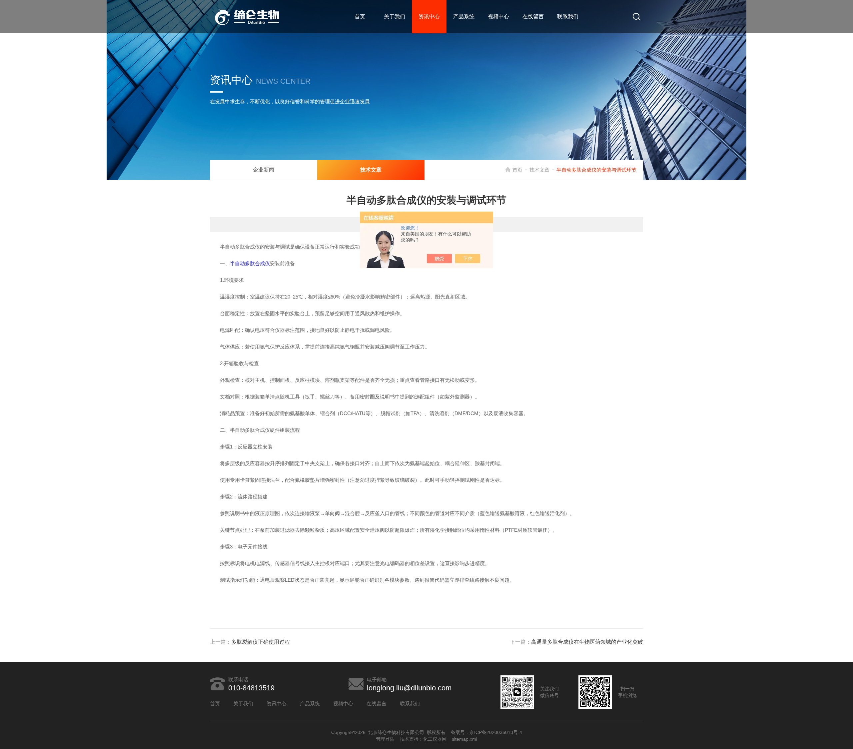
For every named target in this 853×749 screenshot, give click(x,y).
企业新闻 (263, 170)
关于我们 (394, 16)
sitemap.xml (464, 739)
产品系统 (463, 16)
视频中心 (498, 16)
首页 (360, 16)
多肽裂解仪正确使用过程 (260, 642)
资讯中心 (429, 16)
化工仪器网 (434, 739)
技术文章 (539, 170)
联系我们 (567, 16)
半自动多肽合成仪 (250, 263)
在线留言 (533, 16)
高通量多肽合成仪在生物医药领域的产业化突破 (587, 642)
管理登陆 (385, 739)
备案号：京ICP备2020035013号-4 (486, 732)
